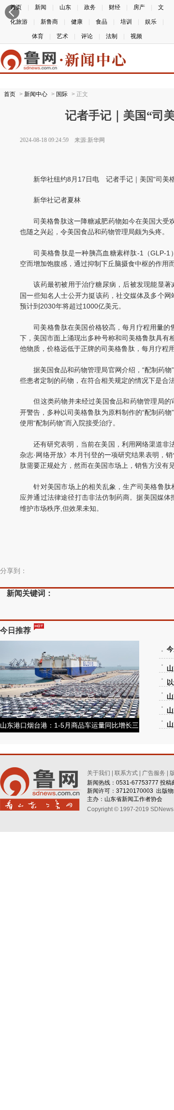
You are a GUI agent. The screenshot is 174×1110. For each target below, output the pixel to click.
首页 (9, 94)
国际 (62, 94)
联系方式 (126, 773)
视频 (136, 36)
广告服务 (153, 773)
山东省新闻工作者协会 (133, 799)
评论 (87, 36)
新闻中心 (35, 94)
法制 (111, 36)
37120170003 (134, 790)
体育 (38, 36)
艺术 (62, 36)
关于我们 (98, 773)
